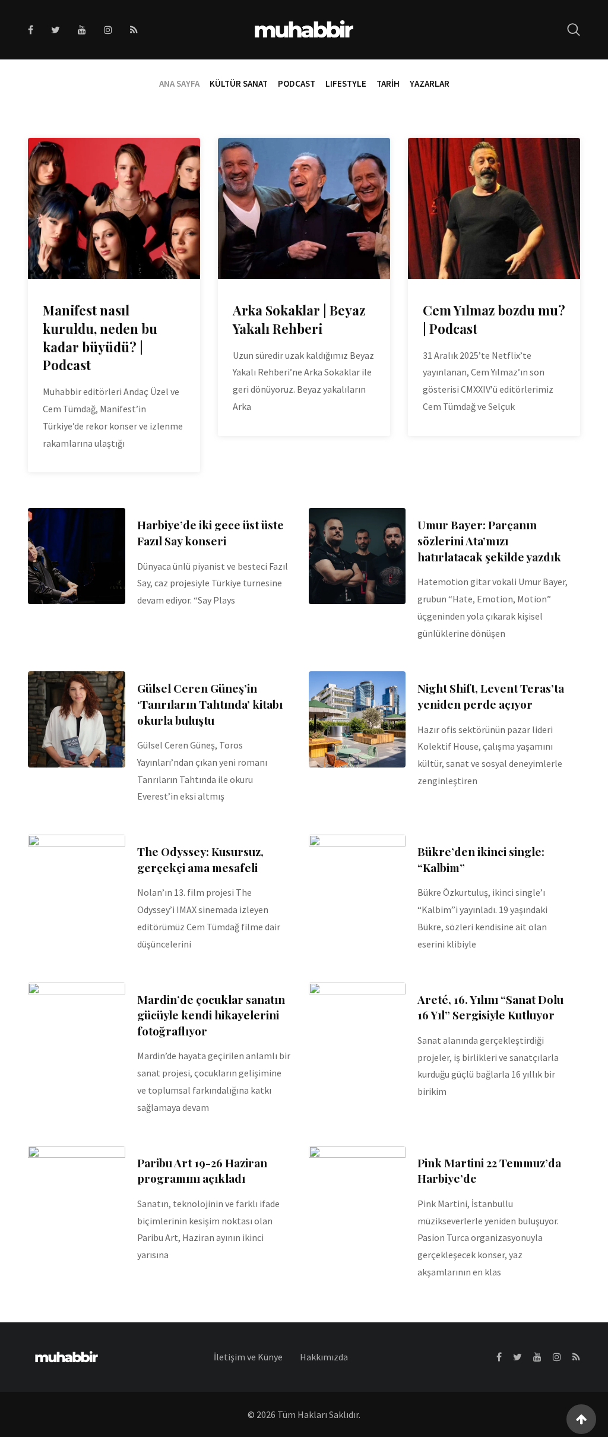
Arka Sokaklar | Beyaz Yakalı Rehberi (299, 319)
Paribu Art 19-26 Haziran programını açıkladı (202, 1170)
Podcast (296, 83)
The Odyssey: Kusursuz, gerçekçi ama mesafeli (200, 859)
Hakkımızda (324, 1357)
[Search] (573, 29)
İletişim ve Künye (248, 1357)
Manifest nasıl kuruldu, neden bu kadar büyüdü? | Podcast (100, 337)
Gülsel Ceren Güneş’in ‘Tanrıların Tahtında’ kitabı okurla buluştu (210, 703)
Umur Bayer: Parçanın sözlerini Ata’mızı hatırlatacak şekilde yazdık (489, 540)
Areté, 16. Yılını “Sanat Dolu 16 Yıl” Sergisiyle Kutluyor (490, 1007)
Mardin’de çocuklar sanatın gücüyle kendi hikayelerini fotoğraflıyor (211, 1014)
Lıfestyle (345, 83)
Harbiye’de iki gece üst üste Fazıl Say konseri (210, 532)
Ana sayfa (179, 83)
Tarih (388, 83)
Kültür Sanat (239, 83)
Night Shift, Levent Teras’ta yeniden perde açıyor (490, 696)
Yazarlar (429, 83)
